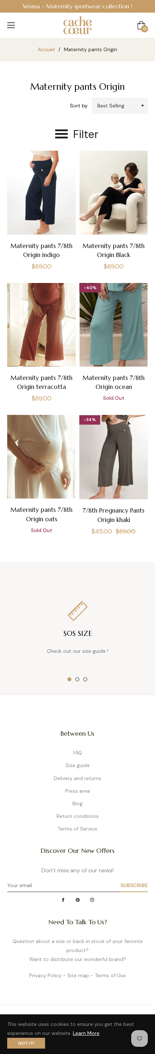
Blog (77, 803)
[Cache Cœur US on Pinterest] (77, 900)
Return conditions (78, 816)
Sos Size (77, 633)
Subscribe (134, 885)
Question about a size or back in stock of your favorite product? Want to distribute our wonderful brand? (78, 950)
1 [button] (69, 679)
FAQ (77, 752)
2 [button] (77, 679)
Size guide (78, 765)
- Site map (76, 975)
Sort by (79, 105)
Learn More (86, 1033)
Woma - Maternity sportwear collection (76, 6)
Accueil (46, 49)
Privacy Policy (45, 975)
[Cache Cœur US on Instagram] (92, 900)
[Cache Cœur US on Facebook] (63, 900)
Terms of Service (77, 828)
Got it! (26, 1043)
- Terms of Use (108, 975)
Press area (77, 791)
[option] (77, 6)
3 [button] (85, 679)
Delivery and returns (77, 778)
